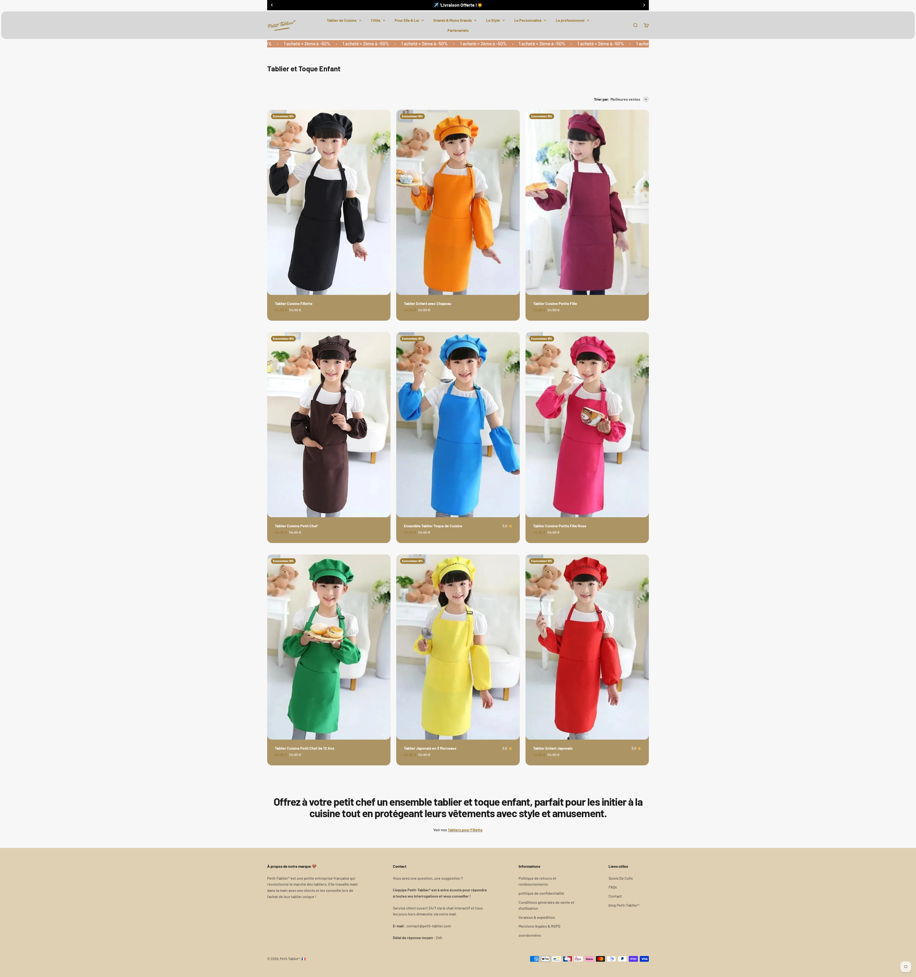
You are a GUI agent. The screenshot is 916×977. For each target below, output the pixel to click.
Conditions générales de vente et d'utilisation (546, 905)
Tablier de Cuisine (342, 20)
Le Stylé (493, 20)
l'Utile (375, 20)
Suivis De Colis (621, 878)
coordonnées (530, 935)
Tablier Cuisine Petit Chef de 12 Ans (304, 748)
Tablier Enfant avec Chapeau (427, 303)
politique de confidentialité (541, 893)
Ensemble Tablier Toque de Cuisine (433, 525)
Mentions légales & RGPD (539, 926)
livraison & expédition (537, 917)
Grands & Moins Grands (452, 20)
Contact (615, 896)
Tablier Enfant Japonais (552, 748)
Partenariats (458, 30)
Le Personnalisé (527, 20)
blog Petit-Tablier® (624, 905)
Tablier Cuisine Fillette (293, 303)
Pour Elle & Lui (407, 20)
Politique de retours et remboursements (537, 881)
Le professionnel (570, 20)
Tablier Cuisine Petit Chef (296, 525)
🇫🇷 (304, 959)
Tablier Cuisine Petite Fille (555, 303)
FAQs (613, 887)
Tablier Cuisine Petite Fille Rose (559, 525)
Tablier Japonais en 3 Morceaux (430, 748)
